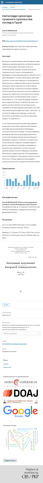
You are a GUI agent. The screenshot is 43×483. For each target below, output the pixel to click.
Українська (7, 367)
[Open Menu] (2, 2)
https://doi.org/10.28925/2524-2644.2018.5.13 (22, 41)
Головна (5, 7)
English (5, 364)
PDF (6, 305)
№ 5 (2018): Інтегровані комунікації (13, 9)
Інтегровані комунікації (14, 2)
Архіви (12, 7)
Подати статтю (10, 460)
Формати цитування (10, 333)
